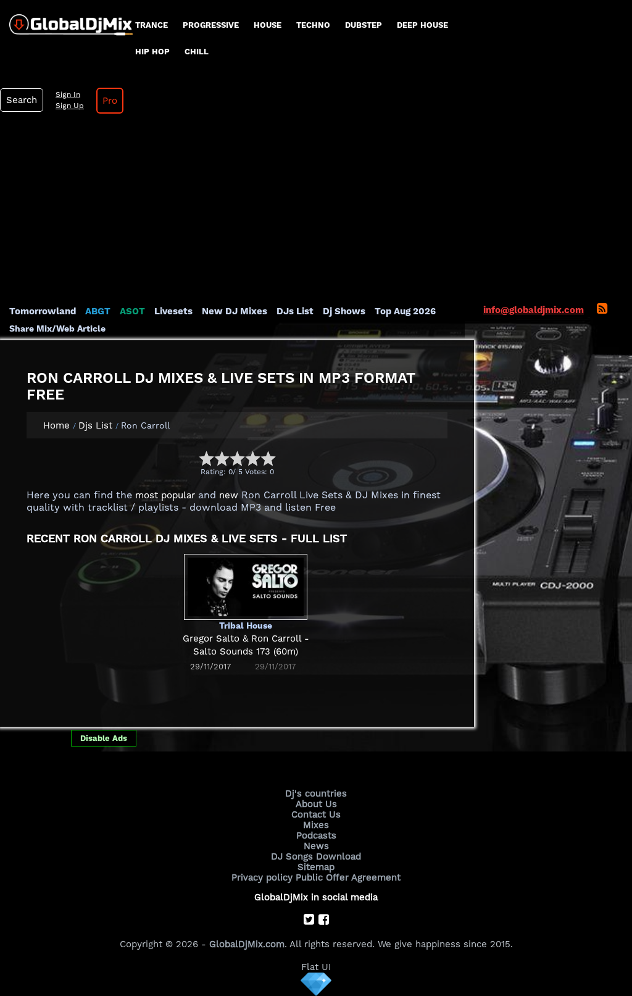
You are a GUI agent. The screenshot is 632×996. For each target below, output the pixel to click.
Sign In (68, 94)
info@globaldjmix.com (533, 310)
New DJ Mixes (234, 311)
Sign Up (70, 105)
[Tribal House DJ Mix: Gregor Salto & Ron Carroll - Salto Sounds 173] (245, 586)
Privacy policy (262, 877)
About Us (316, 804)
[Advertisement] (316, 212)
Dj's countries (316, 793)
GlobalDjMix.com (247, 944)
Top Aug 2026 (405, 311)
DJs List (295, 311)
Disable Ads (103, 738)
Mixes (316, 825)
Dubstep (363, 25)
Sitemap (316, 867)
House (267, 25)
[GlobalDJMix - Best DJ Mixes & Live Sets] (66, 20)
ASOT (132, 311)
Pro (109, 100)
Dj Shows (344, 311)
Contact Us (316, 814)
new (228, 495)
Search (21, 100)
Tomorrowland (42, 311)
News (316, 846)
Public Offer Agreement (348, 877)
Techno (313, 25)
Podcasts (316, 835)
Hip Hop (152, 51)
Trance (151, 25)
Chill (197, 51)
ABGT (97, 311)
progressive (211, 25)
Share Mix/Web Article (57, 328)
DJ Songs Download (316, 856)
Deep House (422, 25)
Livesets (173, 311)
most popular (165, 495)
